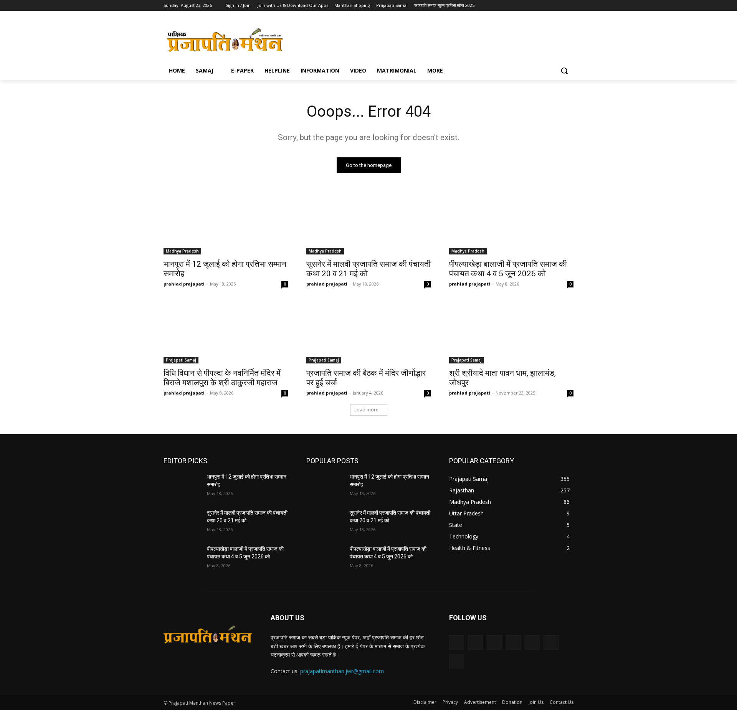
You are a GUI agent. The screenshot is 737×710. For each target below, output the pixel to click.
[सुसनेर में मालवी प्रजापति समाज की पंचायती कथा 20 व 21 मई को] (368, 223)
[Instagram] (505, 5)
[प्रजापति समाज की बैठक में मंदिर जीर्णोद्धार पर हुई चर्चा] (368, 332)
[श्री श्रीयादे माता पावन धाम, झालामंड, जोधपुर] (511, 332)
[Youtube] (558, 5)
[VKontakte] (456, 661)
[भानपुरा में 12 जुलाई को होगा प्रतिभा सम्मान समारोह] (226, 223)
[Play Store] (569, 5)
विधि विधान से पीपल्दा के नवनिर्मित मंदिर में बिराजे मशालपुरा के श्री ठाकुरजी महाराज (222, 377)
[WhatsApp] (548, 5)
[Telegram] (515, 5)
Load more (366, 409)
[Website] (537, 5)
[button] (564, 70)
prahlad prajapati (184, 284)
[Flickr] (494, 642)
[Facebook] (494, 5)
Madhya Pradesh (182, 251)
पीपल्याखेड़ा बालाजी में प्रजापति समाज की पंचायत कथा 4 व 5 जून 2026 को (508, 268)
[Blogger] (456, 642)
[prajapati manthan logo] (225, 40)
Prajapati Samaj (181, 360)
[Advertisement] (426, 38)
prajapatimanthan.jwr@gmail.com (342, 671)
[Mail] (532, 642)
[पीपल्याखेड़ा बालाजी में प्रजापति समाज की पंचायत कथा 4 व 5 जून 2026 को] (511, 223)
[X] (526, 5)
